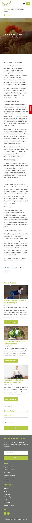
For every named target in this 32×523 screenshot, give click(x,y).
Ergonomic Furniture (9, 469)
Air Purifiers (7, 480)
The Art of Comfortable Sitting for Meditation (13, 381)
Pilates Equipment (8, 478)
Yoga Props (7, 472)
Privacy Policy (7, 502)
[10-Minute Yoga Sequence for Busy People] (16, 292)
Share (15, 267)
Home (5, 9)
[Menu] (24, 3)
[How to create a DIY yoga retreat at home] (16, 333)
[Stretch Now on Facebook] (5, 513)
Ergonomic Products (9, 467)
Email (7, 271)
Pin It (23, 267)
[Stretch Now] (6, 4)
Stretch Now (12, 519)
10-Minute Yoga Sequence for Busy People (15, 301)
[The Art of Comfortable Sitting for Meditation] (16, 372)
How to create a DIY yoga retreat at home (14, 342)
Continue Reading (10, 322)
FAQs (5, 499)
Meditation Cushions (9, 475)
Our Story (6, 488)
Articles (8, 9)
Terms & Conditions (9, 505)
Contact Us (7, 494)
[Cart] (28, 3)
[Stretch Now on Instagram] (8, 513)
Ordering (6, 491)
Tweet (7, 267)
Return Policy (7, 497)
